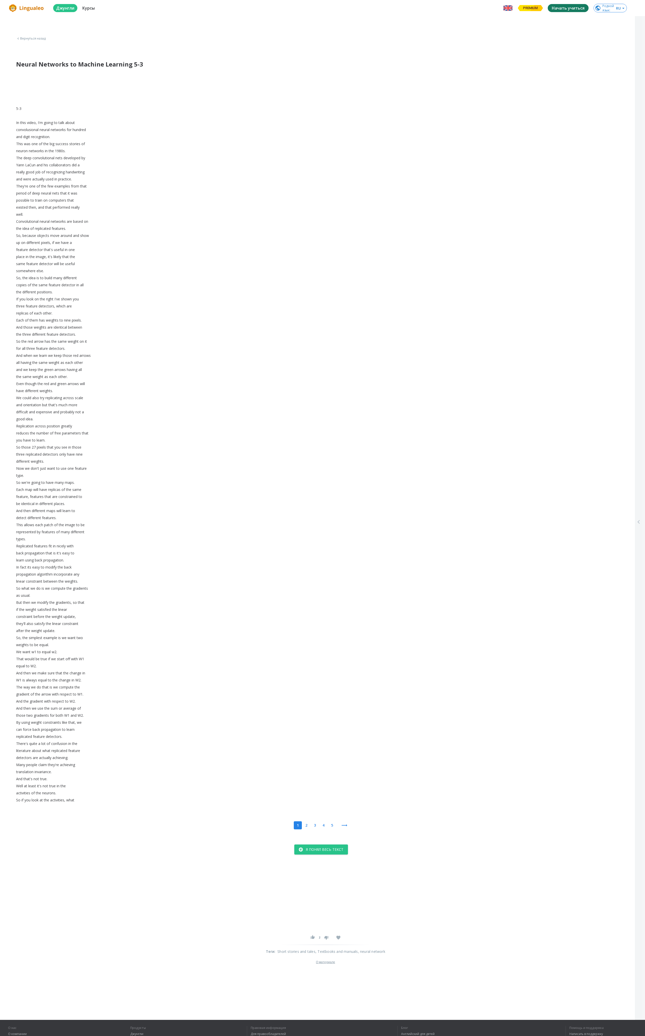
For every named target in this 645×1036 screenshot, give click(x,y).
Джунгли (136, 1034)
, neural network (371, 951)
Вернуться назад (33, 38)
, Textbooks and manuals (336, 951)
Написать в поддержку (586, 1034)
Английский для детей (418, 1034)
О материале (325, 962)
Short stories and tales (296, 951)
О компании (17, 1034)
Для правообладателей (268, 1034)
